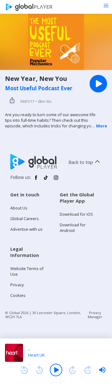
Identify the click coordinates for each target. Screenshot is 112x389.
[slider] (102, 370)
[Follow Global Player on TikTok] (46, 180)
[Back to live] (88, 370)
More (101, 126)
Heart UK (36, 355)
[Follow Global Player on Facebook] (36, 180)
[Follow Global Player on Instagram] (56, 180)
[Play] (56, 370)
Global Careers (24, 218)
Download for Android (73, 227)
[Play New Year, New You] (98, 83)
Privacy (17, 285)
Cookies (18, 295)
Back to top (80, 162)
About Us (18, 208)
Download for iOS (76, 214)
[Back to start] (24, 370)
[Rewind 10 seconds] (39, 370)
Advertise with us (26, 229)
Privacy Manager (95, 315)
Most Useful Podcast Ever (38, 88)
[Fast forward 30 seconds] (72, 370)
